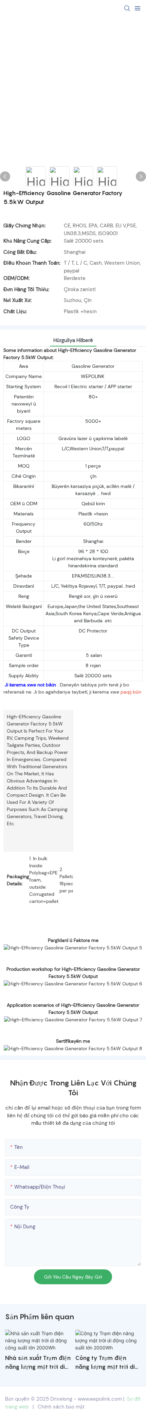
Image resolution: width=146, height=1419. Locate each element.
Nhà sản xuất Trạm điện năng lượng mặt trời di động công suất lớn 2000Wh (38, 1363)
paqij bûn (131, 692)
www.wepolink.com (100, 1399)
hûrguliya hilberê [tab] (73, 340)
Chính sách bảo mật (61, 1406)
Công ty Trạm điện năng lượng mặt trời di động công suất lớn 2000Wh (105, 1363)
